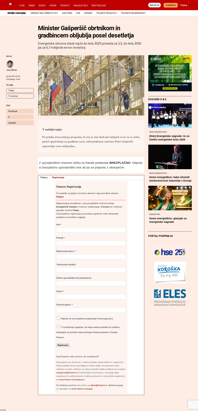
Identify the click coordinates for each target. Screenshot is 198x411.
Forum (52, 5)
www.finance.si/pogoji (81, 388)
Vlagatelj (171, 5)
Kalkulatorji (81, 5)
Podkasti (65, 5)
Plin (78, 13)
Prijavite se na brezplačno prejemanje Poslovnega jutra (86, 318)
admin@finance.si (98, 385)
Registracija (58, 177)
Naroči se (154, 5)
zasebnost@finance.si (67, 372)
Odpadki (88, 13)
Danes (32, 5)
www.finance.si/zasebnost (72, 379)
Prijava (43, 177)
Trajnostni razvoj (106, 13)
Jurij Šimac (11, 70)
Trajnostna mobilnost (133, 13)
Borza (42, 5)
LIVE (23, 5)
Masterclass (99, 5)
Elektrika (67, 13)
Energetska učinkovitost (44, 13)
